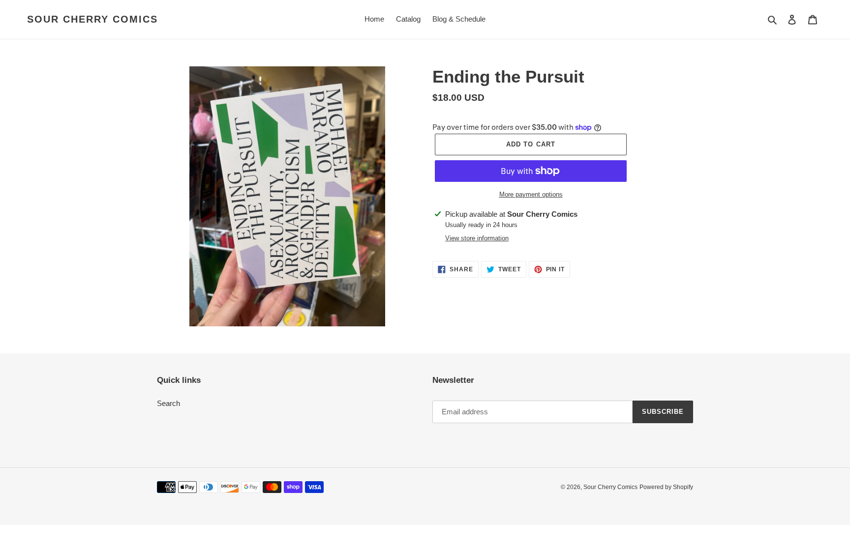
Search (168, 403)
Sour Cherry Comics (92, 19)
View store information (477, 238)
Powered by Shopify (666, 487)
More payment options (531, 194)
